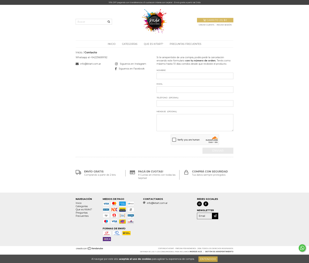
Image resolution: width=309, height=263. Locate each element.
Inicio (112, 44)
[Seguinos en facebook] (205, 203)
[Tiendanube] (90, 249)
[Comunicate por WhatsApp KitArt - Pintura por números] (302, 248)
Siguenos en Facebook (132, 68)
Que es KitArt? (153, 44)
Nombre (161, 70)
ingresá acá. (196, 252)
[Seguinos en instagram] (199, 203)
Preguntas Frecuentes (185, 44)
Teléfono (167, 97)
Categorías (129, 44)
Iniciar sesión (224, 25)
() (217, 20)
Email (160, 84)
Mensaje (167, 111)
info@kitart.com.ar (90, 63)
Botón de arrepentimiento (219, 252)
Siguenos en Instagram (133, 63)
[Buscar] (109, 22)
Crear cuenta (206, 25)
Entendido (208, 259)
